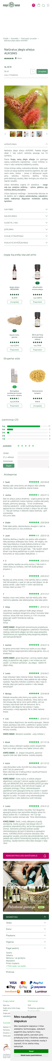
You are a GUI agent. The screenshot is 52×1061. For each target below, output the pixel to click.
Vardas (6, 453)
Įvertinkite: (7, 446)
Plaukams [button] (10, 935)
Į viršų (44, 916)
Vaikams (9, 955)
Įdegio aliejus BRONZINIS (14, 288)
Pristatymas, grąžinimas (36, 1008)
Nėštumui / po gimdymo (15, 958)
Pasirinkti (37, 301)
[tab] (26, 145)
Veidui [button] (9, 922)
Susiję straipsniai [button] (13, 236)
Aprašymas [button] (10, 144)
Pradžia (5, 38)
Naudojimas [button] (10, 216)
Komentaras (8, 461)
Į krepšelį (42, 71)
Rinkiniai (10, 972)
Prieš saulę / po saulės (29, 38)
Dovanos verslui (8, 1033)
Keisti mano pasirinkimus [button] (31, 1055)
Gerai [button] (31, 1051)
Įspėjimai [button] (8, 229)
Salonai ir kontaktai (9, 1027)
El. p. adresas (8, 457)
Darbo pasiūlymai (9, 1036)
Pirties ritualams (12, 963)
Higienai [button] (10, 942)
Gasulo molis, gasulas (14, 336)
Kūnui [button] (8, 929)
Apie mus (6, 1005)
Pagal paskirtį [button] (12, 948)
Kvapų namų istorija (10, 1013)
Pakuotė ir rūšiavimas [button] (16, 242)
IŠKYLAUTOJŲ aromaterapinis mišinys (37, 337)
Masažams (10, 960)
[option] (26, 107)
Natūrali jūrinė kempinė (37, 392)
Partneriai (6, 1030)
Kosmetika (14, 38)
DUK (29, 1005)
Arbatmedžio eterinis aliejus (37, 288)
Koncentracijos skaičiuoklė (21, 855)
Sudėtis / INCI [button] (11, 222)
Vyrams (9, 952)
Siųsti (8, 465)
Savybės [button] (8, 209)
